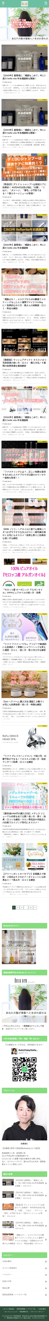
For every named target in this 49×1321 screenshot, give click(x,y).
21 (31, 907)
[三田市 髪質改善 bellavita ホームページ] (24, 1000)
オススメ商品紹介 (9, 1268)
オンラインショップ (11, 1311)
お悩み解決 (7, 1261)
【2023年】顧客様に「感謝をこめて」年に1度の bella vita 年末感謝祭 (29, 1225)
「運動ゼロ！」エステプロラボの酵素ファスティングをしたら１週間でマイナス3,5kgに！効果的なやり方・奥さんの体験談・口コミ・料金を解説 (23, 1239)
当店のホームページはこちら (24, 28)
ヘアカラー (7, 1274)
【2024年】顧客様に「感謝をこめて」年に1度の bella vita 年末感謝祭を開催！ (29, 1195)
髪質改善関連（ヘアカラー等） (15, 1294)
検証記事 (6, 1288)
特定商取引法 (24, 1311)
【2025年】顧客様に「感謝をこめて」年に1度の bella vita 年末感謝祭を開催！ (29, 1183)
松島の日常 (7, 1281)
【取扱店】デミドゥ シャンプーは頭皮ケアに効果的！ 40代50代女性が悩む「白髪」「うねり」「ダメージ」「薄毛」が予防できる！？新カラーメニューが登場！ (23, 1210)
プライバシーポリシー (37, 1311)
